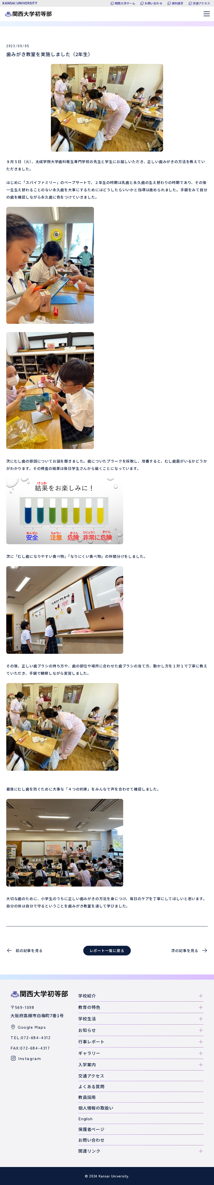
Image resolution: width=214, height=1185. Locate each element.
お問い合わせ (153, 3)
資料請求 (177, 3)
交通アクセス (201, 3)
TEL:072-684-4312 (30, 1037)
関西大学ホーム (125, 3)
